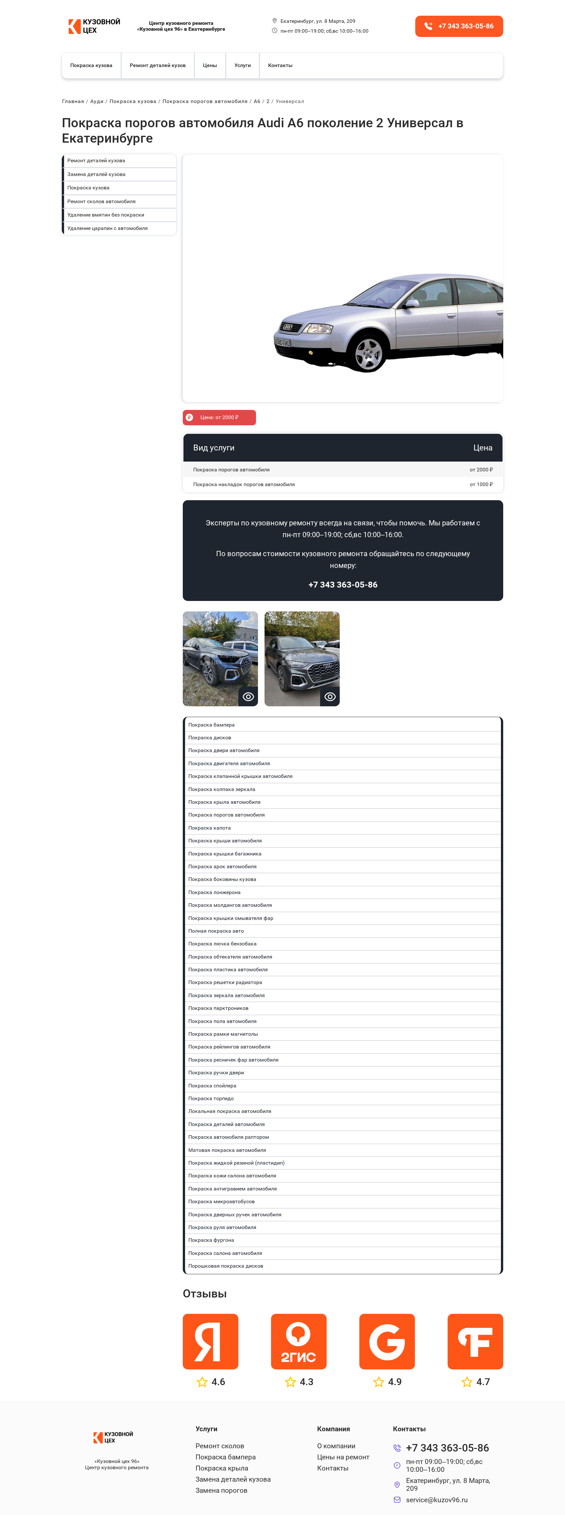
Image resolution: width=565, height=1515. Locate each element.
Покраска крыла (222, 1468)
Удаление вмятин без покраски (105, 215)
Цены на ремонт (343, 1457)
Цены (210, 65)
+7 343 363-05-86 (343, 585)
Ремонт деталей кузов (158, 65)
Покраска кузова (91, 65)
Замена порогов (222, 1490)
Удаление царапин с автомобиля (107, 228)
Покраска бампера (226, 1457)
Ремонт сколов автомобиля (101, 201)
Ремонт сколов (220, 1446)
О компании (336, 1446)
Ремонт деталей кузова (96, 160)
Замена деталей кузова (96, 174)
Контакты (280, 65)
